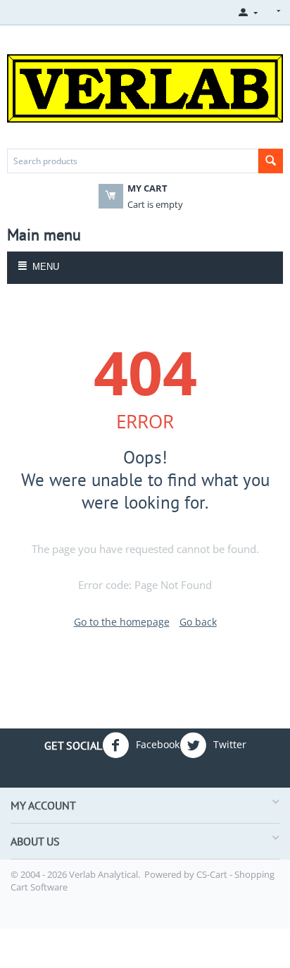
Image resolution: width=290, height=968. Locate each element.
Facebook (156, 744)
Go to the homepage (122, 621)
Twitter (228, 744)
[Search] (270, 161)
